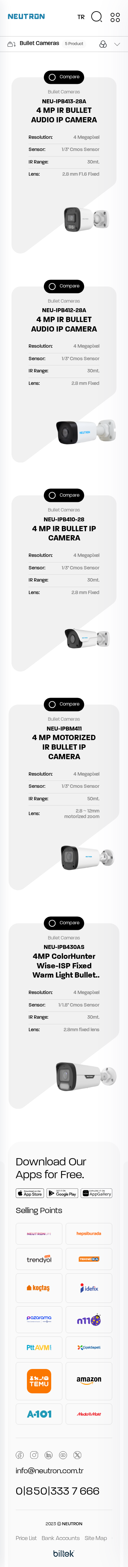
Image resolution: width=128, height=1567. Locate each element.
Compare (69, 77)
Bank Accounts (61, 1538)
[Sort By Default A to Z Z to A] (117, 45)
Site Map (96, 1538)
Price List (26, 1538)
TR (81, 17)
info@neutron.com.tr (49, 1471)
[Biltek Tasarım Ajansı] (64, 1554)
